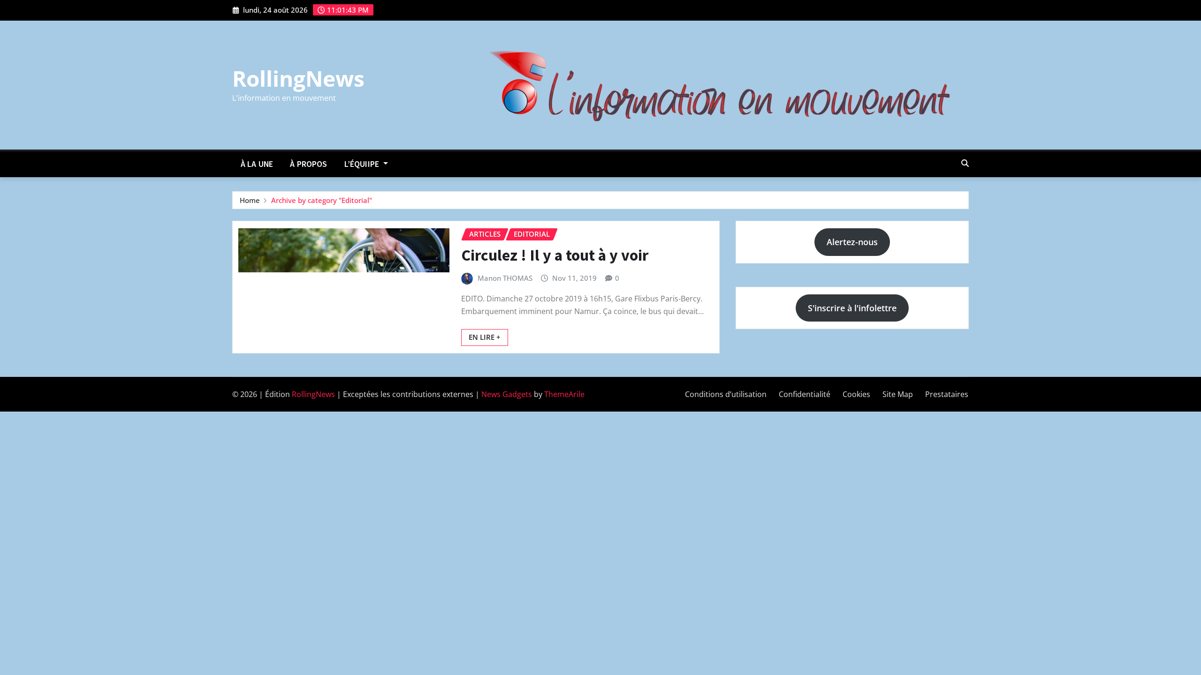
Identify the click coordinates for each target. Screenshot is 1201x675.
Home (250, 200)
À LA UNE (257, 164)
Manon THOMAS (505, 278)
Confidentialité (804, 394)
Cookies (856, 394)
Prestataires (946, 394)
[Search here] (965, 163)
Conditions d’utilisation (726, 394)
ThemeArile (564, 394)
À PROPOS (308, 164)
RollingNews (298, 78)
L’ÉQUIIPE (362, 164)
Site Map (897, 394)
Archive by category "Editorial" (321, 200)
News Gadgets (506, 394)
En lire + (485, 337)
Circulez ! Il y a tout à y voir (554, 255)
